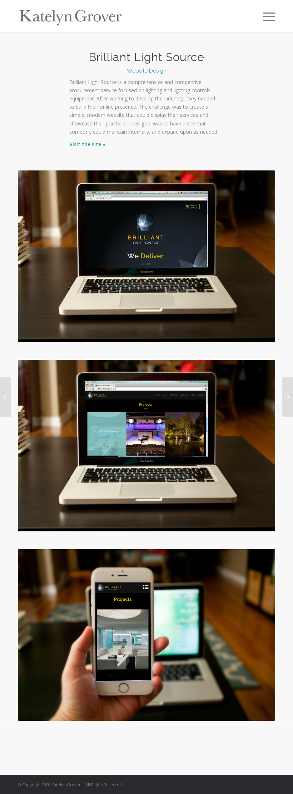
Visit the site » (87, 144)
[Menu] (265, 16)
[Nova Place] (5, 397)
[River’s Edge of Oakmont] (287, 397)
